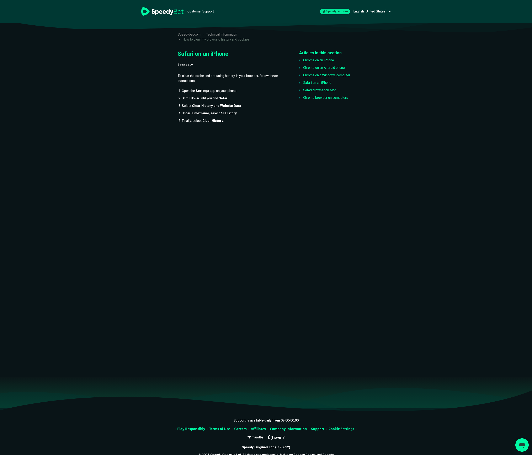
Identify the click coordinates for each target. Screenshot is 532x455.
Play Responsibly (191, 429)
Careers (240, 429)
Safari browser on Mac (319, 90)
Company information (288, 429)
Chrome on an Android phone (324, 68)
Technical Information (221, 34)
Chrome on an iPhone (318, 60)
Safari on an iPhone (317, 83)
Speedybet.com (337, 11)
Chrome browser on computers (325, 98)
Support (317, 429)
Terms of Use (219, 429)
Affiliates (258, 429)
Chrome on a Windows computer (326, 75)
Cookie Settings (341, 429)
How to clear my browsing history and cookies (216, 39)
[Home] (162, 11)
